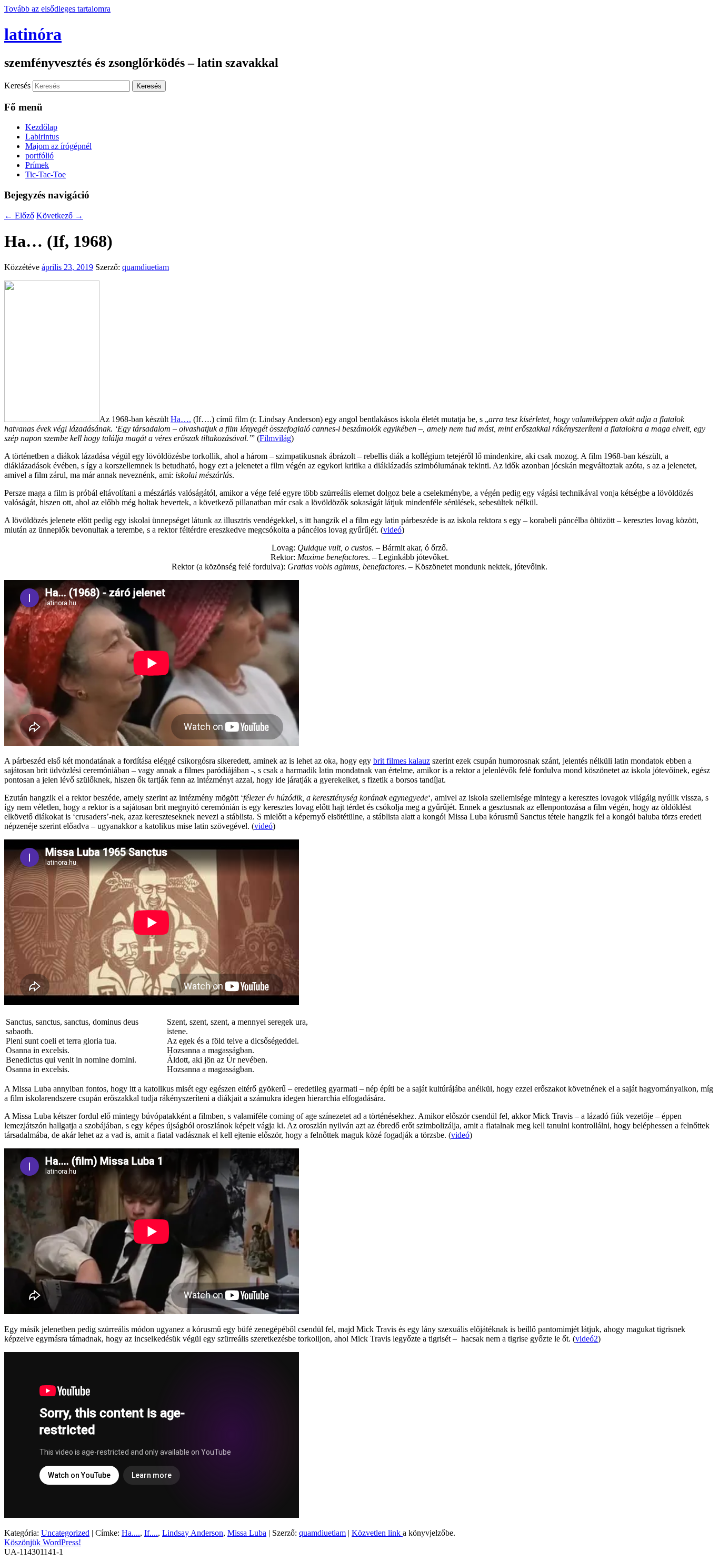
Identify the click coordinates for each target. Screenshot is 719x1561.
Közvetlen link (377, 1532)
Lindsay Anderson (192, 1532)
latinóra (33, 34)
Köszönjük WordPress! (42, 1542)
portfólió (39, 155)
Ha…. (181, 419)
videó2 (586, 1338)
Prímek (37, 165)
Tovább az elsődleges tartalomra (57, 8)
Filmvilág (275, 438)
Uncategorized (65, 1532)
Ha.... (131, 1532)
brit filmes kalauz (401, 760)
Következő (59, 215)
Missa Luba (246, 1532)
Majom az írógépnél (58, 146)
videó (392, 529)
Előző (19, 215)
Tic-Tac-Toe (45, 174)
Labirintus (42, 136)
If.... (151, 1532)
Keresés (17, 85)
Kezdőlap (41, 127)
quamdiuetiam (145, 267)
